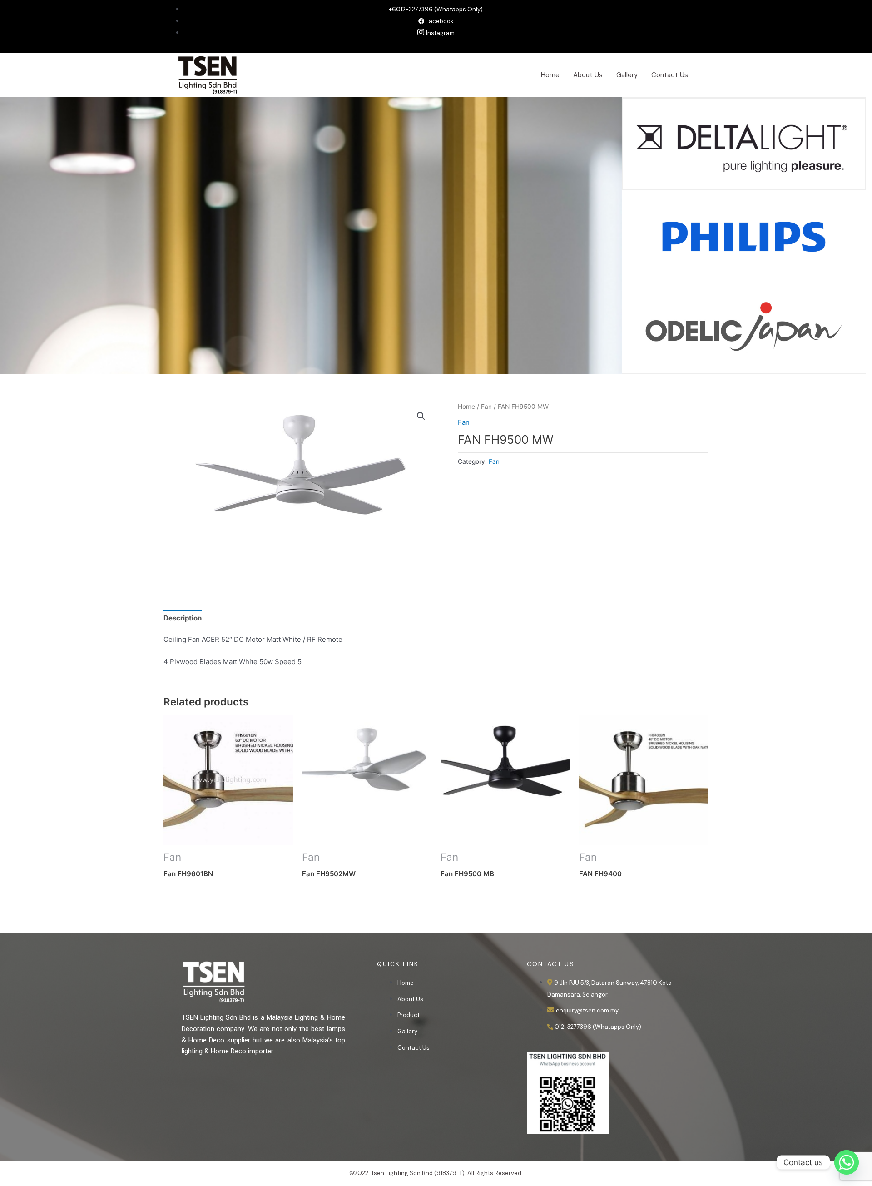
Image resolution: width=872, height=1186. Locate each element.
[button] (421, 416)
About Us (588, 74)
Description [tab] (183, 618)
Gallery (627, 74)
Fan (486, 406)
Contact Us (669, 74)
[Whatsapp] (846, 1162)
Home (550, 74)
